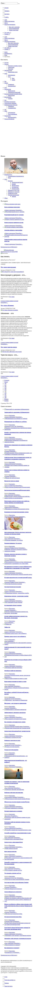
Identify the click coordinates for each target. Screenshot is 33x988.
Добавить (6, 11)
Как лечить (12, 415)
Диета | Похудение (10, 767)
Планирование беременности (16, 176)
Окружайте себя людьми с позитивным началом (17, 938)
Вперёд (6, 399)
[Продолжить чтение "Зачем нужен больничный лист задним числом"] (17, 728)
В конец (6, 400)
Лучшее (6, 7)
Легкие (6, 83)
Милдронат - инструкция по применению (15, 703)
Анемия (14, 184)
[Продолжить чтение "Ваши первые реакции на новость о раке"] (15, 678)
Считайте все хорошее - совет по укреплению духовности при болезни (16, 782)
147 (5, 394)
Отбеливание (11, 112)
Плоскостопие (15, 188)
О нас (5, 977)
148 (5, 396)
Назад (6, 382)
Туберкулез (11, 106)
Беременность (8, 53)
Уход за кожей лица (10, 485)
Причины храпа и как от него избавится (15, 636)
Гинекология (7, 89)
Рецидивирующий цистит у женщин (14, 215)
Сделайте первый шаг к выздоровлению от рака (17, 833)
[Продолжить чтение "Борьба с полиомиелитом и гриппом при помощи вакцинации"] (18, 429)
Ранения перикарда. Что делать (13, 543)
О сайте (6, 17)
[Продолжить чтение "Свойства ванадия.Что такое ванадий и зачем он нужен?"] (18, 644)
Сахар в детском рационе (11, 750)
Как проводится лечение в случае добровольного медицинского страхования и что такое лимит (18, 567)
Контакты (6, 14)
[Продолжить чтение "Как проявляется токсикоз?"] (12, 945)
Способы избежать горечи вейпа (13, 230)
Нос (5, 100)
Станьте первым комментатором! (9, 301)
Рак (5, 81)
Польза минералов (10, 464)
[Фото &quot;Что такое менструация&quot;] (12, 271)
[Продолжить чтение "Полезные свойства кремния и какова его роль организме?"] (18, 819)
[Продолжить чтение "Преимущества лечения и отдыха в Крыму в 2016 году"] (18, 656)
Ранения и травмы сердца (15, 65)
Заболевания (11, 75)
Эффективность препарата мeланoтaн (15, 712)
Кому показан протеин (10, 851)
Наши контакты (8, 986)
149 (5, 397)
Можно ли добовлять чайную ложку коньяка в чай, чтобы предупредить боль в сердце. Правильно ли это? (18, 905)
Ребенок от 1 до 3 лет (13, 192)
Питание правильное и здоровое (13, 811)
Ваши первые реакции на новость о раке (15, 681)
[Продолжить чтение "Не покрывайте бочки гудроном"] (13, 602)
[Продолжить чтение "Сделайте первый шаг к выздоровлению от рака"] (17, 830)
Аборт (6, 198)
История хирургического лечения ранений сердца (18, 577)
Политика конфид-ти (9, 980)
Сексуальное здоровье (10, 103)
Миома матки (11, 90)
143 (5, 388)
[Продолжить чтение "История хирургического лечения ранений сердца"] (18, 574)
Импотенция (11, 95)
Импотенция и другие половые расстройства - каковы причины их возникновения (17, 502)
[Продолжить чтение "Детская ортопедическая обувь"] (13, 913)
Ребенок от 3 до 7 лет (13, 190)
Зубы (5, 111)
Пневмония (11, 84)
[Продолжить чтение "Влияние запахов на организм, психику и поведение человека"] (18, 551)
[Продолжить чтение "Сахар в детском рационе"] (11, 746)
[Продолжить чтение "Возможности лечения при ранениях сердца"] (16, 509)
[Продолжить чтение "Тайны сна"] (7, 624)
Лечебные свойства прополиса (12, 670)
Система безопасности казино (12, 587)
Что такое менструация (8, 267)
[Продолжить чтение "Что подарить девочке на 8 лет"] (13, 870)
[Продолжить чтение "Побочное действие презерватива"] (14, 789)
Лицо (13, 78)
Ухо (5, 109)
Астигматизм (15, 187)
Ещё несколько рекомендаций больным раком (17, 490)
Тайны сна (7, 627)
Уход (9, 76)
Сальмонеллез (12, 108)
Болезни (10, 181)
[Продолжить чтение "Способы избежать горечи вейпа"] (13, 227)
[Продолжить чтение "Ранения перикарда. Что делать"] (13, 540)
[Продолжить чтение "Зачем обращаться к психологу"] (13, 888)
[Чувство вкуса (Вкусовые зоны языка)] (11, 351)
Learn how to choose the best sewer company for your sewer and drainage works (17, 928)
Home (5, 52)
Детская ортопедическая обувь (13, 917)
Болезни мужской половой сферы (13, 94)
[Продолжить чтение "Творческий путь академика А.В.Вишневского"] (16, 409)
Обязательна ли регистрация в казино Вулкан (16, 802)
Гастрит (6, 62)
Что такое (11, 296)
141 (5, 385)
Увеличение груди (12, 72)
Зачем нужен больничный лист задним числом (17, 731)
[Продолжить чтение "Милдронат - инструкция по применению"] (15, 700)
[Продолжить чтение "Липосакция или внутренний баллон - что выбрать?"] (18, 757)
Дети (5, 179)
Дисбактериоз (15, 185)
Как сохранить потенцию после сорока (14, 722)
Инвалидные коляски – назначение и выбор (16, 596)
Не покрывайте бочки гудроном (13, 605)
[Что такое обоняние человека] (9, 310)
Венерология (7, 97)
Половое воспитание (13, 195)
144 (5, 389)
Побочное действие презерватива (13, 792)
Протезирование (12, 114)
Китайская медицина (9, 101)
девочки (14, 196)
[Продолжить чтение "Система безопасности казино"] (13, 584)
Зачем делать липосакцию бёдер (13, 842)
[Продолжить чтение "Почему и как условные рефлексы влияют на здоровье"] (18, 467)
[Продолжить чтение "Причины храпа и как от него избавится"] (15, 633)
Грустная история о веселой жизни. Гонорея (16, 882)
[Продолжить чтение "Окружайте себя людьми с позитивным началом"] (17, 935)
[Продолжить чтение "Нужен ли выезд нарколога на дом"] (14, 219)
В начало (6, 380)
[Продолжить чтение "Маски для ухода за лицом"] (12, 478)
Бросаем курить (12, 117)
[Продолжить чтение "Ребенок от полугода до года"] (12, 737)
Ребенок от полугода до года (12, 740)
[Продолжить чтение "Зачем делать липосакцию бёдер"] (13, 839)
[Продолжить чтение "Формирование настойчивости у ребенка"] (15, 418)
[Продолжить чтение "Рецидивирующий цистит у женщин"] (14, 211)
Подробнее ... (19, 210)
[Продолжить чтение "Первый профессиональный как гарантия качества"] (18, 236)
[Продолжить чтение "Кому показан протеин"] (11, 848)
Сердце (6, 64)
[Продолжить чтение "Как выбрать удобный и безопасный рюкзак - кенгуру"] (18, 689)
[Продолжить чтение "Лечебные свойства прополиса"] (13, 667)
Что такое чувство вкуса (9, 347)
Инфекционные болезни (10, 105)
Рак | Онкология (9, 495)
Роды (5, 55)
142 (5, 386)
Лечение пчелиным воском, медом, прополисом (17, 675)
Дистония (10, 69)
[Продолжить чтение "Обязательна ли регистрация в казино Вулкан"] (17, 799)
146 (5, 393)
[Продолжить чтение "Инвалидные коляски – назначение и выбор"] (16, 593)
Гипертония (11, 67)
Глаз (5, 87)
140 (5, 383)
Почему (7, 451)
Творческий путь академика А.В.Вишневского (16, 412)
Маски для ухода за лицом (11, 481)
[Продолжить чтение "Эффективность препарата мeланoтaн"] (15, 709)
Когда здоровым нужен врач (12, 207)
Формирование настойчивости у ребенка (15, 421)
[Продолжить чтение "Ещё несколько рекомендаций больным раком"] (17, 487)
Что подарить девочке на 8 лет (12, 873)
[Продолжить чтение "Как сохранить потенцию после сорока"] (15, 719)
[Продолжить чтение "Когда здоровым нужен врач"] (12, 204)
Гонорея (10, 98)
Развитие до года (12, 193)
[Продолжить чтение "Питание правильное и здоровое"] (13, 808)
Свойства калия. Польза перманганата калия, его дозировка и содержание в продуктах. (17, 458)
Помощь (6, 983)
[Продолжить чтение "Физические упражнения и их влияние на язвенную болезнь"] (18, 442)
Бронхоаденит (12, 86)
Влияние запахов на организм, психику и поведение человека (15, 555)
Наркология (7, 115)
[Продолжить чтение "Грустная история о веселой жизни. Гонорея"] (16, 879)
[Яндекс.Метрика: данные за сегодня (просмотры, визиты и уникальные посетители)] (9, 250)
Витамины (8, 816)
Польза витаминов (9, 119)
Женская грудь (8, 70)
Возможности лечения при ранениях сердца (16, 512)
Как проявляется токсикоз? (11, 948)
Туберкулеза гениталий (14, 92)
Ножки (13, 80)
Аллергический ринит (17, 182)
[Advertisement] (16, 137)
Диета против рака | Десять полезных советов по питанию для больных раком (17, 533)
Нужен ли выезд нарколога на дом (13, 222)
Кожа (5, 73)
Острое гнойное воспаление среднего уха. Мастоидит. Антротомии (15, 617)
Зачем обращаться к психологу (13, 892)
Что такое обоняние (7, 305)
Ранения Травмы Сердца (11, 516)
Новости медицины (10, 210)
